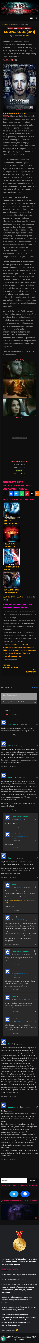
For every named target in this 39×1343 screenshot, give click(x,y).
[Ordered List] (13, 701)
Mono (26, 35)
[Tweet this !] (16, 493)
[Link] (24, 701)
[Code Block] (21, 701)
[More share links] (37, 493)
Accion (10, 28)
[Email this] (32, 493)
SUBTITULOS (19, 473)
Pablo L (20, 819)
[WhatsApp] (22, 493)
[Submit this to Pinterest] (27, 493)
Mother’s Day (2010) (10, 666)
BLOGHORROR (9, 597)
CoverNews (32, 1337)
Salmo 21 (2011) (31, 670)
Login (35, 688)
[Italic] (5, 701)
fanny (20, 920)
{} (26, 702)
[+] (29, 702)
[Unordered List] (16, 701)
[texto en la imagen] (19, 370)
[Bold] (3, 701)
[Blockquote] (18, 701)
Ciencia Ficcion (18, 28)
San (19, 887)
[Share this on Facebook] (11, 493)
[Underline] (8, 701)
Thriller (27, 28)
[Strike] (11, 701)
